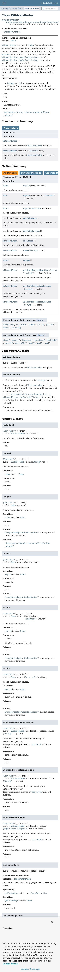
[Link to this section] (35, 121)
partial (50, 325)
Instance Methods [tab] (31, 173)
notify (8, 343)
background (8, 325)
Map (46, 270)
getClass (38, 340)
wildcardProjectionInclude (37, 302)
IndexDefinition (12, 32)
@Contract (8, 431)
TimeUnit (48, 195)
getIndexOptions (31, 231)
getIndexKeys (30, 218)
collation (21, 325)
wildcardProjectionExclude (37, 286)
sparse (6, 328)
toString (16, 328)
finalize (26, 340)
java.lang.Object (10, 20)
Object (29, 273)
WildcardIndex (31, 8)
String (33, 151)
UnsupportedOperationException (21, 533)
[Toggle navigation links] (3, 3)
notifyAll (20, 343)
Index (13, 41)
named (26, 250)
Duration (35, 208)
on (38, 325)
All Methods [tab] (10, 173)
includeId (28, 241)
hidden (31, 325)
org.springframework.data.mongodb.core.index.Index (32, 22)
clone (5, 340)
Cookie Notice (10, 964)
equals (15, 340)
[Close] (52, 922)
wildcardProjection (33, 270)
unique (26, 260)
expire (26, 186)
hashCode (51, 340)
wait (31, 343)
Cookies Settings (30, 969)
